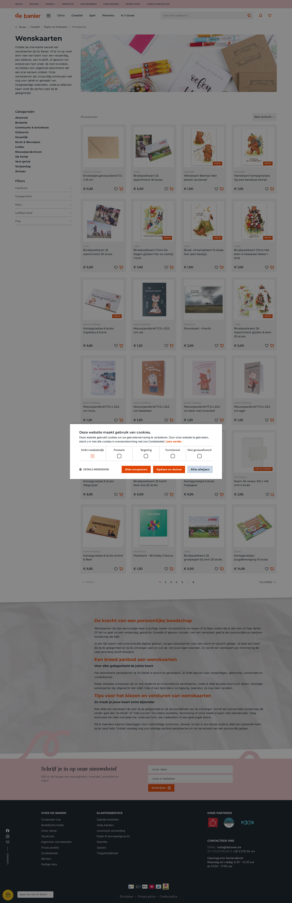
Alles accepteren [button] (136, 469)
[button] (94, 469)
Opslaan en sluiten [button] (169, 469)
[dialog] (146, 451)
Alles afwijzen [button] (200, 469)
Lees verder (174, 441)
